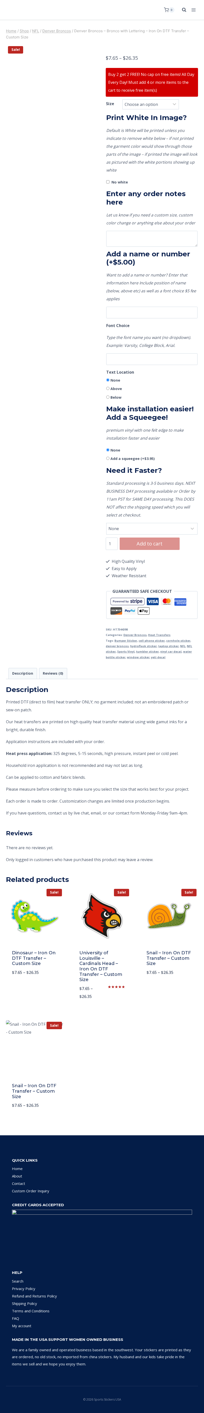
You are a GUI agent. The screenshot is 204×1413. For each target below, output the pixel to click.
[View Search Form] (181, 10)
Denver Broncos (135, 635)
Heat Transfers (159, 635)
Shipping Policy (24, 1303)
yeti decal (158, 657)
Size (110, 103)
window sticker (138, 657)
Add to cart (149, 543)
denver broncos (117, 646)
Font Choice (118, 325)
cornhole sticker (178, 640)
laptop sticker (168, 646)
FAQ (15, 1318)
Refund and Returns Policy (34, 1295)
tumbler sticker (147, 651)
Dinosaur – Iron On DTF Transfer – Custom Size (34, 958)
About (17, 1175)
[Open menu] (193, 10)
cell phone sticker (152, 640)
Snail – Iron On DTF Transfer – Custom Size (169, 958)
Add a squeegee (132, 458)
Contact (18, 1183)
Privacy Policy (23, 1288)
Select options (34, 989)
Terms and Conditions (31, 1310)
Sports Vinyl (126, 651)
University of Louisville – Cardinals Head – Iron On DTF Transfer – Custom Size (100, 966)
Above (116, 388)
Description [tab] (22, 673)
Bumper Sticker (125, 640)
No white (119, 182)
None (115, 380)
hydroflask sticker (143, 646)
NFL (182, 646)
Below (115, 397)
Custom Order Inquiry (30, 1190)
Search (17, 1281)
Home (17, 1168)
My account (21, 1325)
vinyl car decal (171, 651)
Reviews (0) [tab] (53, 673)
